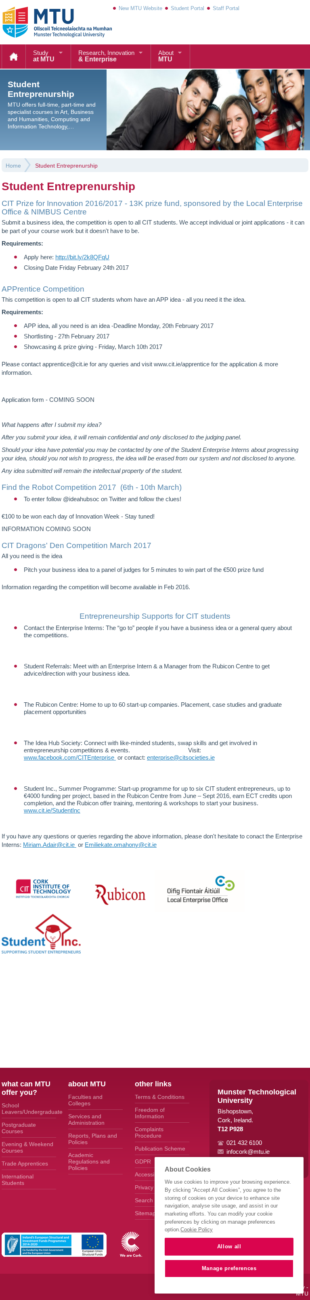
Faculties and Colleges (85, 1100)
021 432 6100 (244, 1142)
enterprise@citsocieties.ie (181, 757)
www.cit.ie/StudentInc (52, 810)
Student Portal (187, 8)
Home (13, 56)
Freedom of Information (150, 1113)
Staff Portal (226, 8)
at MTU (43, 56)
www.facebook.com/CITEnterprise (70, 757)
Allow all (229, 1246)
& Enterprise (106, 56)
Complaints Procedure (149, 1132)
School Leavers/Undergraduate (29, 1108)
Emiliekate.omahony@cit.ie (121, 844)
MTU (166, 56)
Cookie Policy (196, 1229)
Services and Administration (86, 1119)
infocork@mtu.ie (248, 1151)
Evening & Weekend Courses (27, 1147)
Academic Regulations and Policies (89, 1161)
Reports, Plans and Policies (92, 1138)
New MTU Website (140, 8)
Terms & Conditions (159, 1097)
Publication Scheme (160, 1148)
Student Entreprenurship (66, 165)
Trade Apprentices (25, 1163)
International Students (18, 1179)
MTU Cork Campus (47, 22)
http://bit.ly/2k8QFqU (82, 257)
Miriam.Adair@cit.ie (49, 844)
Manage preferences (229, 1268)
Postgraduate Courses (19, 1127)
